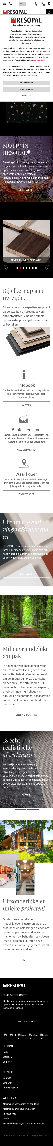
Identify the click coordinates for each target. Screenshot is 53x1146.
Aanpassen (26, 95)
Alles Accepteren (26, 83)
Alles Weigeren (26, 89)
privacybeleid (39, 60)
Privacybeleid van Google (27, 75)
